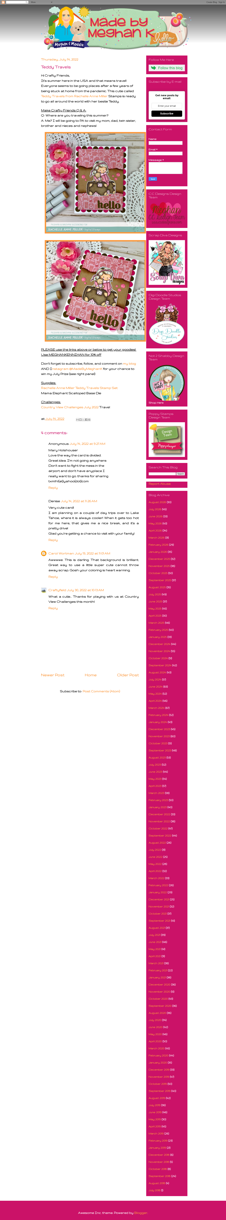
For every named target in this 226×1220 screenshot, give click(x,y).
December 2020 (159, 984)
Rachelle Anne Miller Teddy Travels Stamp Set (79, 388)
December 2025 (159, 558)
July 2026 (155, 509)
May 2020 (155, 1034)
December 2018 (159, 1154)
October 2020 (158, 998)
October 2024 (158, 658)
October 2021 (158, 913)
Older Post (128, 675)
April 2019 (155, 1126)
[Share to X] (83, 419)
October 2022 (158, 828)
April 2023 (155, 785)
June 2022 (155, 856)
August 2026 (157, 502)
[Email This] (77, 419)
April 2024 (155, 700)
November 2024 (159, 651)
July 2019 (154, 1105)
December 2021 (159, 899)
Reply (53, 487)
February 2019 (158, 1140)
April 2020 (155, 1041)
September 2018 (159, 1176)
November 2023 (159, 736)
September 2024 (160, 665)
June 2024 (156, 686)
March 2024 (157, 707)
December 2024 (159, 643)
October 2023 (158, 743)
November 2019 (159, 1076)
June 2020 (156, 1027)
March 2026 (157, 537)
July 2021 (154, 934)
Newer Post (52, 675)
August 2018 (157, 1183)
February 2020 (158, 1055)
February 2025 (158, 629)
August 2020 (157, 1012)
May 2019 (155, 1119)
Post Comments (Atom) (101, 691)
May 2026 (155, 523)
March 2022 (156, 878)
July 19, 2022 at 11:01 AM (92, 553)
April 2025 (155, 615)
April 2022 (155, 870)
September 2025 (160, 580)
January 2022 (158, 892)
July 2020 (155, 1019)
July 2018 (154, 1190)
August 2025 (157, 587)
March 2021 (156, 963)
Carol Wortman (61, 553)
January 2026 (158, 551)
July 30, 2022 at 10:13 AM (85, 590)
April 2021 (155, 956)
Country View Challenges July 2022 (70, 407)
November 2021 (159, 906)
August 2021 (157, 927)
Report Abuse (160, 483)
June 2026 (156, 516)
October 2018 (158, 1168)
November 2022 (159, 821)
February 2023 (158, 800)
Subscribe (166, 113)
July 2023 (155, 764)
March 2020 (157, 1048)
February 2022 (158, 885)
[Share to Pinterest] (89, 419)
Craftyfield (57, 590)
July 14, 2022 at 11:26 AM (79, 501)
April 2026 (155, 530)
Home (91, 675)
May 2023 (155, 778)
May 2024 (155, 693)
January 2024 (158, 721)
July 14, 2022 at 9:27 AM (87, 443)
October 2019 (158, 1083)
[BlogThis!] (80, 419)
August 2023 (157, 757)
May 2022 (155, 863)
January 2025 (158, 636)
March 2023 (156, 792)
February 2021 (158, 970)
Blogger (140, 1212)
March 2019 (156, 1133)
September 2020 (160, 1005)
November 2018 (159, 1161)
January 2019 (157, 1147)
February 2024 (158, 714)
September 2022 (160, 835)
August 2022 (157, 842)
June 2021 (155, 941)
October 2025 (158, 573)
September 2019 (159, 1090)
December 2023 (159, 729)
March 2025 (156, 622)
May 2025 (155, 608)
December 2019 (159, 1069)
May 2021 (155, 949)
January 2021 (157, 977)
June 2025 (155, 601)
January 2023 (158, 807)
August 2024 (157, 672)
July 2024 (155, 679)
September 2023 (160, 750)
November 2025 (159, 565)
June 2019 (155, 1112)
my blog (129, 363)
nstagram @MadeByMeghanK (77, 368)
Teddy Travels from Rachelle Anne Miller (74, 96)
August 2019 (157, 1097)
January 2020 (158, 1062)
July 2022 (155, 849)
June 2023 (155, 771)
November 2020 (159, 991)
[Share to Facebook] (86, 419)
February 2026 (158, 544)
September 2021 (159, 920)
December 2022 (159, 814)
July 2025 (155, 594)
